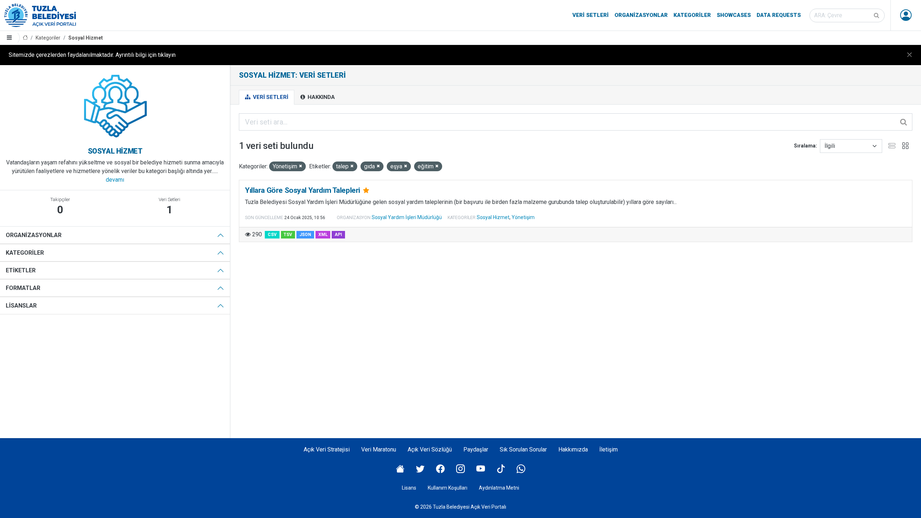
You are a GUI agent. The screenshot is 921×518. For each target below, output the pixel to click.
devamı (115, 179)
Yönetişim (523, 217)
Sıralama (805, 146)
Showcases (734, 15)
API (338, 234)
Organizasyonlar (641, 15)
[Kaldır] (300, 166)
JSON (305, 234)
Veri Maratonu (378, 449)
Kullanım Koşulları (447, 488)
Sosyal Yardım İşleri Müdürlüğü (407, 217)
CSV (272, 234)
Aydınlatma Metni (499, 488)
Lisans (409, 488)
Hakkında (320, 97)
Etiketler (21, 270)
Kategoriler (692, 15)
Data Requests (779, 15)
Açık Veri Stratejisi (327, 449)
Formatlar (23, 288)
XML (323, 234)
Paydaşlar (475, 449)
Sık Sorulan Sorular (523, 449)
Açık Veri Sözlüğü (430, 449)
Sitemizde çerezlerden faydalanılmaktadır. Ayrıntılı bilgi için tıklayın (92, 54)
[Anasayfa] (25, 38)
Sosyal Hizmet (85, 38)
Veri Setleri (590, 15)
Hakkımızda (573, 449)
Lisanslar (21, 305)
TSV (287, 234)
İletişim (608, 449)
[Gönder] (877, 15)
